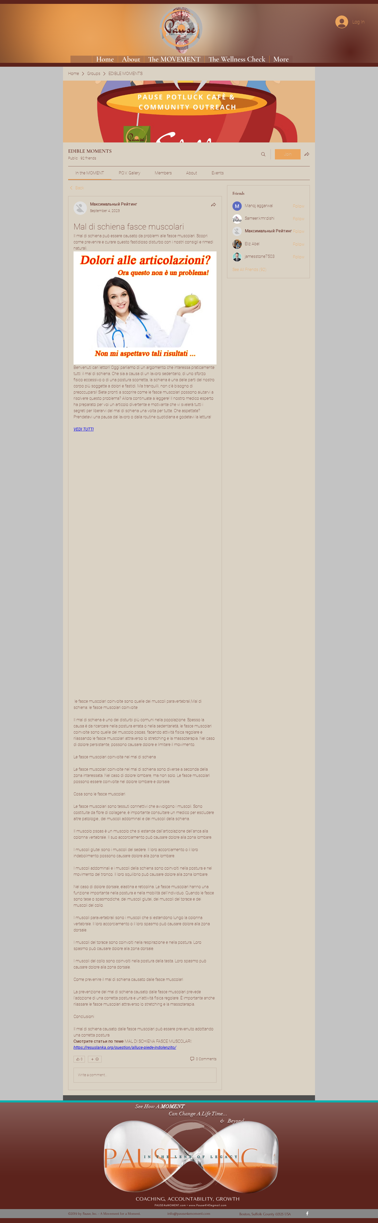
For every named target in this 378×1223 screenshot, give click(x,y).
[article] (145, 643)
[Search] (263, 154)
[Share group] (307, 154)
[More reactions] (95, 1059)
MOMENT (173, 1106)
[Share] (213, 204)
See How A (147, 1106)
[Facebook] (307, 1213)
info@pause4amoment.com (188, 1213)
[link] (89, 173)
